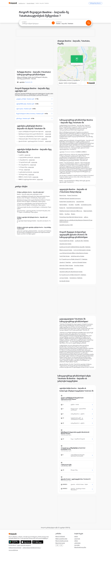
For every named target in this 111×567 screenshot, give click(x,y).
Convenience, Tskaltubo (76, 278)
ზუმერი (61, 214)
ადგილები (77, 538)
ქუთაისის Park (80, 201)
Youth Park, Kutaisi (64, 256)
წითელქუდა (62, 195)
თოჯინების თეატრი (86, 204)
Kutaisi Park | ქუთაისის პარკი (67, 201)
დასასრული (59, 21)
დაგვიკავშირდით (13, 550)
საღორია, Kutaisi (78, 265)
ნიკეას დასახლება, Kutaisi (66, 240)
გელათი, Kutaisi (63, 278)
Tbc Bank (71, 204)
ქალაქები (77, 545)
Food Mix (77, 204)
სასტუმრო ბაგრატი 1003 (66, 225)
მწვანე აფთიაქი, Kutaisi (65, 250)
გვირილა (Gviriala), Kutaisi (79, 262)
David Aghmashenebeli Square (74, 207)
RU (61, 545)
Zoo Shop (67, 214)
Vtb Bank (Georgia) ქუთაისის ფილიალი (70, 198)
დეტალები (48, 131)
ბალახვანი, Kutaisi (64, 281)
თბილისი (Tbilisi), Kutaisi (66, 265)
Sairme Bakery (63, 204)
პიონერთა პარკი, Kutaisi (77, 256)
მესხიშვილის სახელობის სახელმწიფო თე (70, 211)
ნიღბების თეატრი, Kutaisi (66, 268)
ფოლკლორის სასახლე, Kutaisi (81, 250)
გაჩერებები (77, 543)
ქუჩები (76, 540)
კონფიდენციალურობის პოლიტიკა (32, 547)
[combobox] (36, 23)
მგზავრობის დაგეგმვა (80, 547)
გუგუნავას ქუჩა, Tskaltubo (82, 240)
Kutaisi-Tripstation (72, 195)
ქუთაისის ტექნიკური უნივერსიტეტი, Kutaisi (70, 271)
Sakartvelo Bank (87, 211)
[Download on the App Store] (25, 542)
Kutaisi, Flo (62, 207)
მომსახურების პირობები (15, 547)
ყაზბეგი (86, 217)
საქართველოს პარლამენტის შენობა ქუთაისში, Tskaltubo (74, 247)
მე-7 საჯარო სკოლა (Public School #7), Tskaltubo (72, 274)
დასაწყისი (24, 21)
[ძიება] (88, 23)
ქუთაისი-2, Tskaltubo (65, 262)
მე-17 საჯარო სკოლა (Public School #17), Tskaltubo (73, 259)
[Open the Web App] (37, 542)
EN (57, 545)
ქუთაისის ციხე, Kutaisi (65, 243)
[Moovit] (13, 3)
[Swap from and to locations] (53, 22)
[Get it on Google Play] (14, 542)
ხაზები (76, 536)
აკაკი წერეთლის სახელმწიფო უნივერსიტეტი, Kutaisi (73, 253)
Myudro (73, 214)
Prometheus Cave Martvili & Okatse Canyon (70, 217)
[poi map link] (76, 66)
